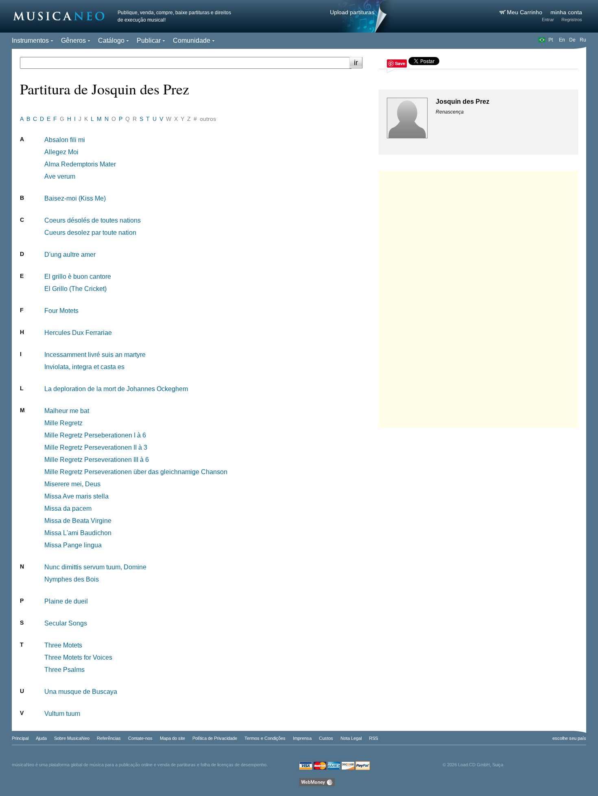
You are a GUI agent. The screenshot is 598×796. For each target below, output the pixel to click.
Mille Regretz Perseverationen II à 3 (95, 447)
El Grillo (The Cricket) (75, 288)
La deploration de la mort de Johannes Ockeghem (116, 388)
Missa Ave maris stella (76, 496)
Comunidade (191, 40)
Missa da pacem (68, 508)
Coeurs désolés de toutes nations (92, 220)
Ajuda (41, 738)
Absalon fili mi (64, 139)
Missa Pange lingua (73, 545)
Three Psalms (64, 669)
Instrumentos (30, 40)
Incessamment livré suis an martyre (95, 354)
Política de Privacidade (214, 738)
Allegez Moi (61, 152)
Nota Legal (351, 738)
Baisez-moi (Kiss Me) (75, 198)
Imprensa (302, 738)
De (572, 40)
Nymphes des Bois (71, 579)
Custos (326, 738)
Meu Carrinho (525, 12)
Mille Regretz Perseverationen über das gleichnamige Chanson (135, 471)
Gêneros (73, 40)
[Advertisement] (478, 297)
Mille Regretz (63, 423)
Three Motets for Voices (78, 657)
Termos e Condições (265, 738)
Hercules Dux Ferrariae (78, 332)
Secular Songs (65, 623)
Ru (583, 40)
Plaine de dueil (66, 601)
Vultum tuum (62, 713)
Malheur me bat (66, 410)
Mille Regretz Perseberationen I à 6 (95, 435)
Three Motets (63, 645)
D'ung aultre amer (70, 254)
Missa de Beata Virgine (77, 520)
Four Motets (61, 310)
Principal (20, 738)
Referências (109, 738)
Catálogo (111, 40)
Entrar (548, 19)
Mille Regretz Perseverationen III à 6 (96, 459)
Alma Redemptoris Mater (80, 164)
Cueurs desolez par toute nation (90, 232)
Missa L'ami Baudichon (77, 532)
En (562, 40)
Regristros (571, 19)
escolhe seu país (569, 738)
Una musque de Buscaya (80, 691)
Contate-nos (140, 738)
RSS (373, 738)
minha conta (566, 12)
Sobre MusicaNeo (71, 738)
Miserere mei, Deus (72, 484)
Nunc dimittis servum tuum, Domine (95, 567)
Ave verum (59, 176)
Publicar (149, 40)
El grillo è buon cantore (77, 276)
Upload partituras (352, 12)
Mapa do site (172, 738)
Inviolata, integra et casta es (84, 366)
